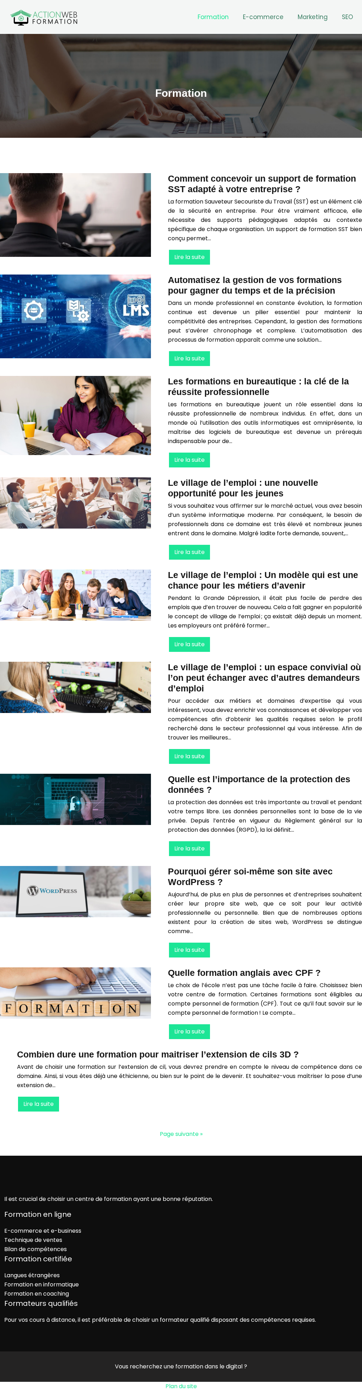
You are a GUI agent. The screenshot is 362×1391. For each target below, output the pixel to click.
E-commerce (263, 17)
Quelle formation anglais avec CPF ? (244, 973)
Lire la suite (189, 257)
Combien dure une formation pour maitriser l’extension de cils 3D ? (158, 1054)
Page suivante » (181, 1134)
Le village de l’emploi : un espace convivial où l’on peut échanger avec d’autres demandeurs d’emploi (264, 677)
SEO (347, 17)
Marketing (313, 17)
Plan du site (181, 1386)
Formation (213, 17)
